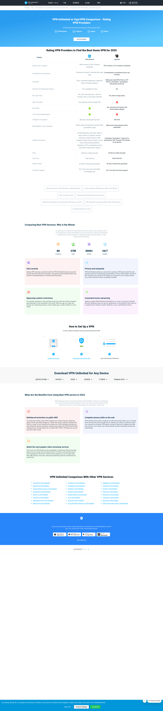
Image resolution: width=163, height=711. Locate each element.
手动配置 (102, 379)
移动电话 (58, 379)
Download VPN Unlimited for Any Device (90, 195)
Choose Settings (81, 707)
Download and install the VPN (81, 358)
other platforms (81, 540)
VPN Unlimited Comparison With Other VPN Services (103, 202)
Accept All (95, 707)
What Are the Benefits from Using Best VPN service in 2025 (62, 202)
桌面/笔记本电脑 (41, 379)
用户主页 (134, 3)
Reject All (67, 707)
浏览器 (72, 379)
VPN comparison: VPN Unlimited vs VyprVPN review (63, 188)
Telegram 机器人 (119, 379)
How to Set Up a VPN (66, 195)
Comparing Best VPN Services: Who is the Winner (100, 188)
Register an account (53, 358)
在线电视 (87, 379)
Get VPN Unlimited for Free (81, 209)
